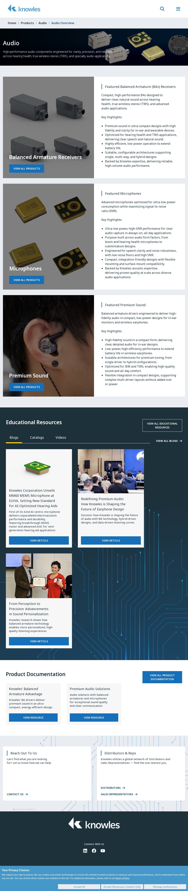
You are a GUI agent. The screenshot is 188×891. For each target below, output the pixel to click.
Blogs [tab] (14, 437)
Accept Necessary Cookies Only (122, 886)
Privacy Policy (122, 878)
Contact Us (15, 794)
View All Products (27, 168)
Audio (43, 23)
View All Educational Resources (162, 425)
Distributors (111, 788)
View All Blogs (167, 441)
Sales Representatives (117, 794)
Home (12, 23)
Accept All (79, 886)
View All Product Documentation (162, 677)
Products (27, 23)
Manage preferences (165, 886)
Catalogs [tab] (37, 437)
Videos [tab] (61, 437)
